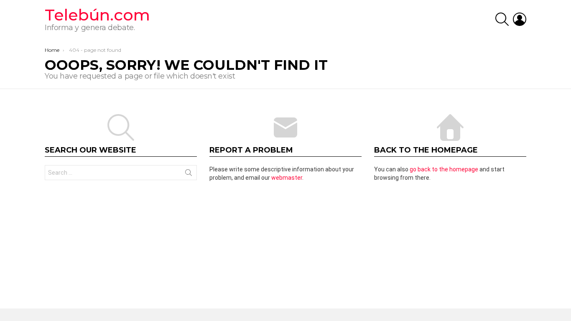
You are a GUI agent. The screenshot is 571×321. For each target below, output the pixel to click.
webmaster (286, 177)
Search (188, 174)
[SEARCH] (502, 19)
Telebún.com (97, 15)
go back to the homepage (444, 169)
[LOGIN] (519, 19)
